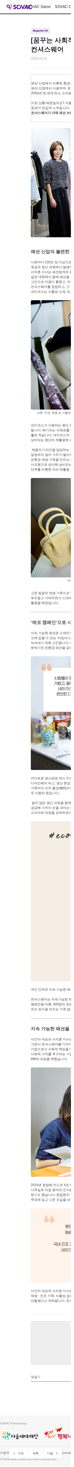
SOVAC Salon (39, 6)
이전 (21, 1453)
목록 (35, 1453)
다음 (50, 1453)
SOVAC (19, 7)
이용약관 (6, 1452)
